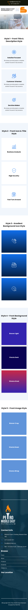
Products (3, 561)
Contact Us (4, 568)
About (2, 558)
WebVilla (17, 605)
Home (2, 555)
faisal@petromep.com (14, 1)
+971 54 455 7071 (15, 3)
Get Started (22, 9)
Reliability (3, 565)
